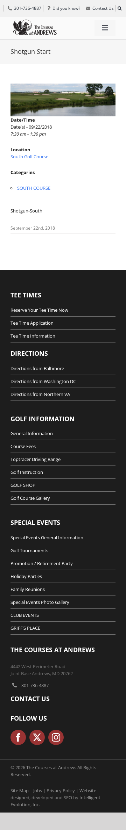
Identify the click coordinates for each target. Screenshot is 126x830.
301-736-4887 (35, 685)
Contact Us (30, 698)
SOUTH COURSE (33, 188)
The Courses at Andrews (52, 649)
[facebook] (18, 737)
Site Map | (21, 790)
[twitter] (37, 737)
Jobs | (40, 790)
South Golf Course (29, 156)
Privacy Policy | (63, 790)
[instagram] (56, 737)
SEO (68, 797)
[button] (119, 8)
